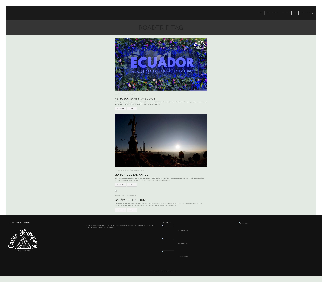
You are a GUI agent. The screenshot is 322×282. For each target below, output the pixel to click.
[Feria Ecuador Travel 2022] (161, 64)
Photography (136, 170)
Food (134, 94)
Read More (120, 108)
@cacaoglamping (183, 230)
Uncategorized (132, 195)
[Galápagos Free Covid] (116, 191)
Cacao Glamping (182, 243)
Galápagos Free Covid (132, 200)
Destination (129, 94)
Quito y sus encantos (131, 174)
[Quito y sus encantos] (161, 140)
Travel (138, 94)
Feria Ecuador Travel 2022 (135, 98)
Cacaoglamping (183, 256)
